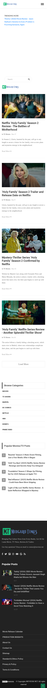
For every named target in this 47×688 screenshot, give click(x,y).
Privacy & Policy (9, 664)
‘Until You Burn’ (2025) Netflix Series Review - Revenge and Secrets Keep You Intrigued (26, 464)
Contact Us (7, 648)
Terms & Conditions (11, 670)
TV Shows (6, 397)
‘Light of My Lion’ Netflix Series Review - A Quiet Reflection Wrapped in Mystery (25, 489)
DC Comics (6, 408)
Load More (23, 364)
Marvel (5, 402)
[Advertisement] (23, 51)
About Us (6, 642)
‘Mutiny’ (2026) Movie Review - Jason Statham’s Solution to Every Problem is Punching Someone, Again (19, 22)
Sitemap (6, 653)
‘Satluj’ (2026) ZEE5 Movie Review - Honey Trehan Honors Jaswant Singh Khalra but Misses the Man (29, 574)
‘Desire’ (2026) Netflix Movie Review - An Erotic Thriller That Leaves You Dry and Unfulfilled (29, 589)
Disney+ (5, 424)
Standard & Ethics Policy (13, 659)
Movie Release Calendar (13, 631)
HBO (4, 419)
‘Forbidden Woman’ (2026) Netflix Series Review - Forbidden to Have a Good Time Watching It (29, 603)
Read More (6, 151)
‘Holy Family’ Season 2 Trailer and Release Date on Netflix (22, 193)
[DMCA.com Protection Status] (8, 681)
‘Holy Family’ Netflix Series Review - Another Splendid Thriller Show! (23, 331)
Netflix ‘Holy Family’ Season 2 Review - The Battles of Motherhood (20, 126)
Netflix (5, 413)
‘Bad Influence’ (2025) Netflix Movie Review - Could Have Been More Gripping (26, 480)
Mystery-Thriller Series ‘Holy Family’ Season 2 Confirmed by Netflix (21, 261)
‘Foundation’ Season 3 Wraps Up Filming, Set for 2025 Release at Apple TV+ (25, 472)
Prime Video (7, 430)
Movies (5, 391)
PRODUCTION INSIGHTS (13, 637)
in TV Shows (6, 134)
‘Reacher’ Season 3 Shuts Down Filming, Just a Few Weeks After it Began (24, 456)
